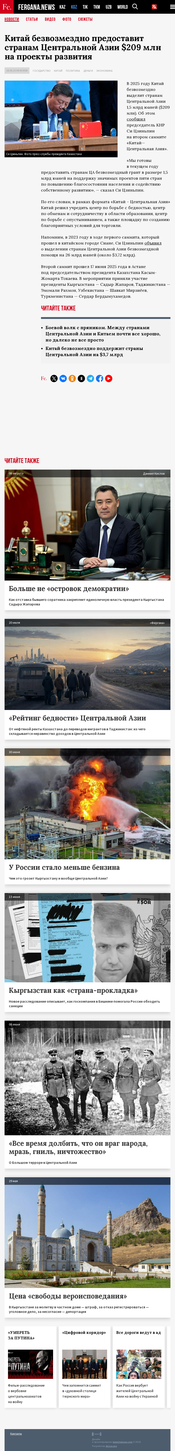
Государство (42, 70)
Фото (66, 19)
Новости (12, 19)
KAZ (62, 7)
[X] (54, 378)
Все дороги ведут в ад (138, 1332)
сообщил (136, 119)
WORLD (122, 7)
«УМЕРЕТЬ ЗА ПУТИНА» (21, 1335)
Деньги (88, 70)
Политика (73, 70)
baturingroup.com (122, 1442)
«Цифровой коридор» (84, 1332)
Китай (58, 70)
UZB (109, 7)
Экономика (104, 70)
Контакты (16, 1433)
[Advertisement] (87, 423)
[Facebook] (99, 378)
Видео (50, 19)
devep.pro (111, 1446)
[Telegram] (90, 378)
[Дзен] (81, 378)
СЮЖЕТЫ (85, 19)
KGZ (74, 7)
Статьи (32, 19)
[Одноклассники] (72, 378)
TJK (85, 7)
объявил (153, 243)
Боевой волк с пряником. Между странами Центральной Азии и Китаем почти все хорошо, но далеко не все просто (103, 334)
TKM (96, 7)
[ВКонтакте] (63, 378)
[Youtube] (108, 378)
